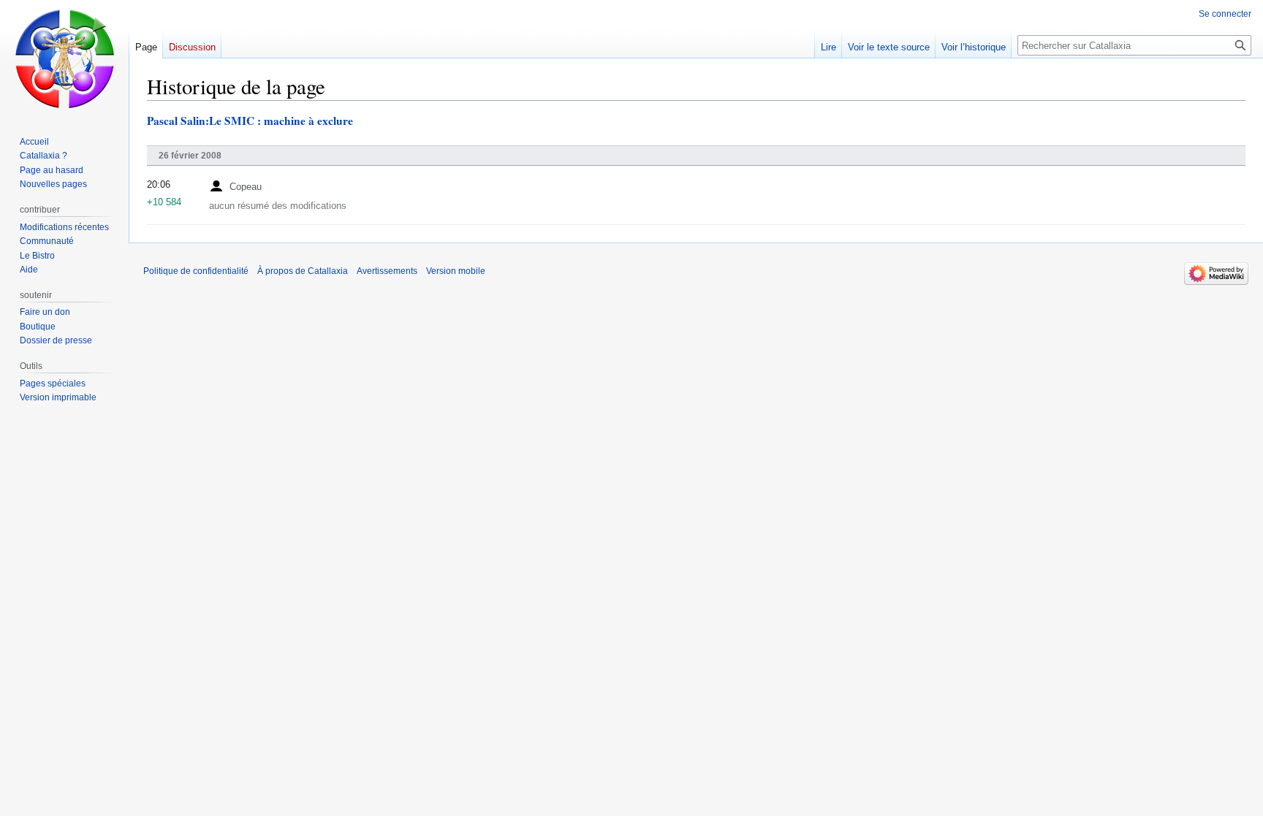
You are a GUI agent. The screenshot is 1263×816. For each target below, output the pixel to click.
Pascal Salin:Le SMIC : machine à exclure (250, 121)
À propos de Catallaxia (302, 271)
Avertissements (387, 271)
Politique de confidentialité (196, 271)
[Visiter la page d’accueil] (64, 58)
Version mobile (455, 271)
